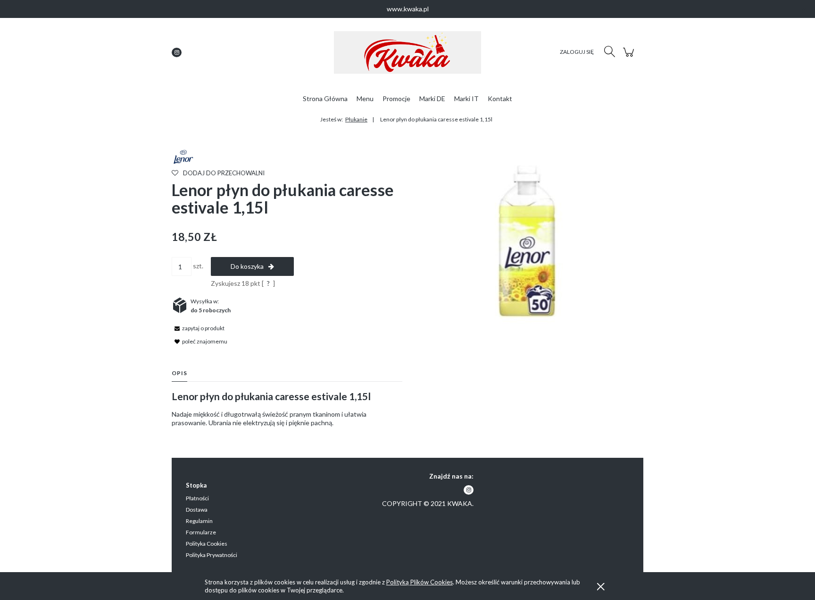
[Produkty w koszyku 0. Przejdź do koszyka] (629, 57)
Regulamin (199, 520)
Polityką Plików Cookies (419, 582)
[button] (198, 328)
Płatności (197, 498)
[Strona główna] (407, 52)
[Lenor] (183, 156)
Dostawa (197, 509)
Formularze (201, 532)
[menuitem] (325, 98)
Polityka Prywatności (211, 554)
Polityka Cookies (206, 543)
